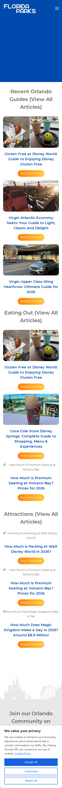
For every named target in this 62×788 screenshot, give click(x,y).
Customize (31, 771)
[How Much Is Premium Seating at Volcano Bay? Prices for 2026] (31, 469)
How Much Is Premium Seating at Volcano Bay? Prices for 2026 (31, 483)
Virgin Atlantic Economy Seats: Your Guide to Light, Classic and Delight (31, 223)
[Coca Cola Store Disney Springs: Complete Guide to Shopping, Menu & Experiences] (31, 422)
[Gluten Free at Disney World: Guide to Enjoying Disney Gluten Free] (31, 145)
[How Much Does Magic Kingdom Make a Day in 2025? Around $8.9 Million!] (31, 616)
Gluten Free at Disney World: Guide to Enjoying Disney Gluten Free (31, 159)
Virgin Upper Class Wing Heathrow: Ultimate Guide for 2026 (31, 287)
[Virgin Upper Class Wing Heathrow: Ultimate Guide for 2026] (31, 273)
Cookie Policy (23, 753)
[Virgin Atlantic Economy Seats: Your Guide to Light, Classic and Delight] (31, 209)
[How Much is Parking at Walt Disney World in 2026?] (31, 538)
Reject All (31, 780)
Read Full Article (31, 173)
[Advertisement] (31, 49)
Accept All (31, 762)
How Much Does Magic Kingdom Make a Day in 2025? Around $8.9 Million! (31, 630)
